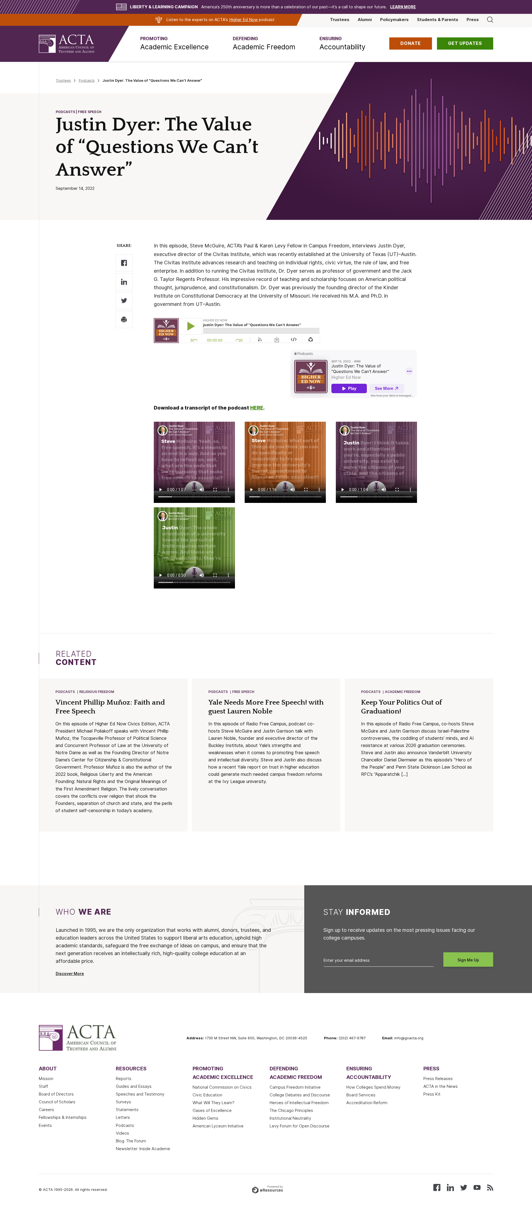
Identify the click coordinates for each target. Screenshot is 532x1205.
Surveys (123, 1101)
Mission (46, 1078)
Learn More (403, 7)
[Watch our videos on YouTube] (477, 1187)
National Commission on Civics (222, 1087)
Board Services (360, 1095)
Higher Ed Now (243, 19)
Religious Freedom (96, 692)
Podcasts (87, 80)
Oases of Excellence (212, 1110)
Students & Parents (437, 19)
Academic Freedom (402, 692)
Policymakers (394, 19)
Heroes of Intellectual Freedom (299, 1102)
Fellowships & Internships (62, 1117)
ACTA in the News (440, 1086)
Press (473, 19)
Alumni (365, 19)
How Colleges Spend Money (373, 1087)
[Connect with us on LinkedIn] (450, 1187)
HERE (256, 408)
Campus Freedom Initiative (295, 1087)
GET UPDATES (465, 43)
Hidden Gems (205, 1118)
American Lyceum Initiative (218, 1126)
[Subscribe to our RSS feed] (490, 1187)
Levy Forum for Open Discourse (299, 1126)
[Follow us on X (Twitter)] (463, 1187)
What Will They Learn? (213, 1102)
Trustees (339, 19)
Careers (46, 1109)
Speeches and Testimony (140, 1094)
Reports (123, 1078)
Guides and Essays (134, 1086)
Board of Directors (56, 1094)
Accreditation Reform (366, 1102)
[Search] (490, 19)
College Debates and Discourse (300, 1095)
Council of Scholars (57, 1101)
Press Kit (432, 1094)
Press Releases (438, 1078)
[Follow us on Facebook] (436, 1187)
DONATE (410, 43)
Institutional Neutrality (290, 1118)
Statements (127, 1109)
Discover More (70, 973)
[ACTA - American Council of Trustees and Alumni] (73, 44)
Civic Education (207, 1095)
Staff (43, 1086)
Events (45, 1125)
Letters (123, 1117)
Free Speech (243, 692)
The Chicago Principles (291, 1110)
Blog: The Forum (131, 1141)
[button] (174, 43)
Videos (122, 1133)
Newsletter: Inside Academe (143, 1148)
